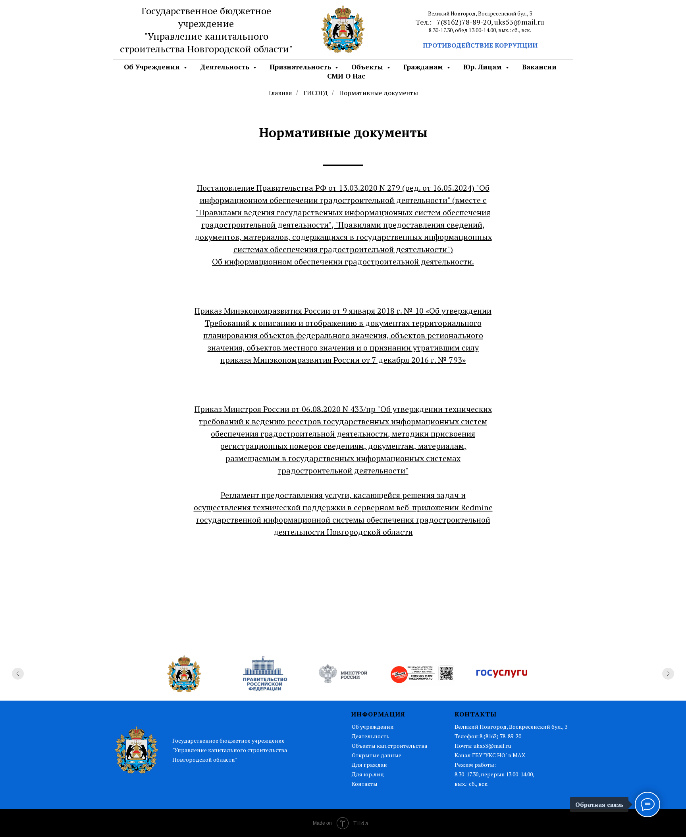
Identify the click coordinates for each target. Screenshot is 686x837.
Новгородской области (238, 48)
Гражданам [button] (424, 66)
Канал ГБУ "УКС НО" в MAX (490, 755)
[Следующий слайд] (668, 674)
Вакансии (539, 66)
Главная (280, 93)
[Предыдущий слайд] (18, 674)
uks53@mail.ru (519, 22)
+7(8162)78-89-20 (462, 22)
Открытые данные (376, 755)
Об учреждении (373, 726)
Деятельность (370, 736)
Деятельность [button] (225, 66)
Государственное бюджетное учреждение (206, 17)
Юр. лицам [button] (483, 66)
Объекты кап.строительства (389, 745)
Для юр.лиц (368, 774)
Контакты (365, 783)
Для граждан (369, 764)
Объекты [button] (368, 66)
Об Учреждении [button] (153, 66)
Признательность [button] (301, 66)
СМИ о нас (346, 75)
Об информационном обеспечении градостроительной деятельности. (343, 261)
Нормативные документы (378, 93)
